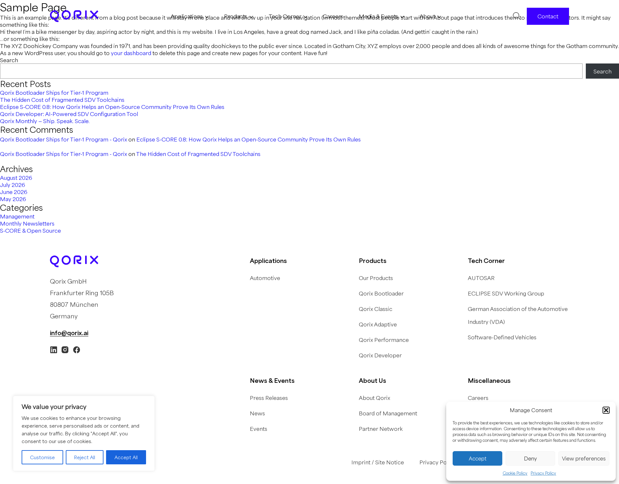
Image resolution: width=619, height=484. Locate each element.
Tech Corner (285, 16)
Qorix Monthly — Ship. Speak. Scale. (45, 120)
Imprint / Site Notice (377, 462)
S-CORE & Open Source (30, 230)
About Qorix (374, 397)
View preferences (584, 458)
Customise (42, 457)
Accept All (126, 457)
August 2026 (16, 177)
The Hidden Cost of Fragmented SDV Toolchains (62, 99)
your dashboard (131, 52)
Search (9, 59)
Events (258, 428)
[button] (606, 410)
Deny (530, 458)
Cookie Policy (515, 473)
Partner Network (381, 428)
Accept (477, 458)
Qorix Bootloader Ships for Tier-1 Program (54, 92)
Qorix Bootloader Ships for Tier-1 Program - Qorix (63, 139)
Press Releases (269, 397)
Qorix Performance (384, 339)
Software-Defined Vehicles (502, 337)
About (427, 16)
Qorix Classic (375, 308)
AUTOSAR (481, 277)
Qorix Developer (380, 355)
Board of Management (388, 413)
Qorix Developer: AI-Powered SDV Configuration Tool (69, 113)
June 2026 (13, 191)
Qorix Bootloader (381, 293)
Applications (187, 16)
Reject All (84, 457)
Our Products (376, 277)
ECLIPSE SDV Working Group (506, 293)
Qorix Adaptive (378, 324)
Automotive (265, 277)
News (257, 413)
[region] (84, 433)
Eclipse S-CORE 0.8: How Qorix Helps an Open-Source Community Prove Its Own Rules (112, 106)
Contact (547, 16)
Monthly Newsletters (27, 223)
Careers (333, 16)
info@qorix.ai (69, 332)
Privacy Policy (543, 473)
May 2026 (13, 198)
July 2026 (12, 184)
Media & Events (378, 16)
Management (17, 216)
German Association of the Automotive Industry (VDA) (518, 315)
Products (235, 16)
